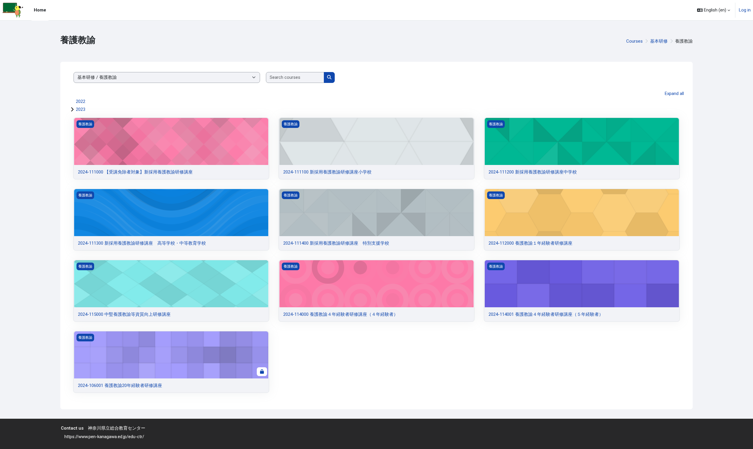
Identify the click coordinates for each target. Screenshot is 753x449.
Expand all (674, 93)
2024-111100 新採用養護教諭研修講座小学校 (327, 172)
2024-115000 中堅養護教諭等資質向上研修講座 (124, 314)
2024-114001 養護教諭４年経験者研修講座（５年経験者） (546, 314)
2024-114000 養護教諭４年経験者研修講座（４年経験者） (340, 314)
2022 (80, 101)
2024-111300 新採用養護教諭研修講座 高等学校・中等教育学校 (142, 243)
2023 (80, 109)
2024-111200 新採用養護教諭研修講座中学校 (533, 172)
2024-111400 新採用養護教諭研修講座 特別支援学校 (336, 243)
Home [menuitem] (40, 10)
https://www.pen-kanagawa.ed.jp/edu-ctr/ (104, 436)
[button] (713, 10)
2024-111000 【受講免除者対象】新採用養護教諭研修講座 (135, 172)
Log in (745, 10)
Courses (634, 41)
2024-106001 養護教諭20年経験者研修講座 (120, 385)
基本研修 (659, 41)
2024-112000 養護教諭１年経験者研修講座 (530, 243)
